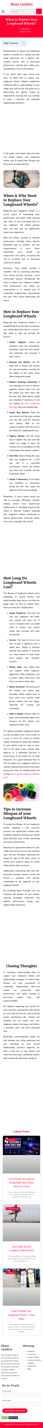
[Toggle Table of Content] (22, 43)
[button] (3, 11)
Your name (6, 1391)
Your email (6, 1401)
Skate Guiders (21, 4)
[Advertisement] (21, 128)
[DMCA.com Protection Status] (9, 1418)
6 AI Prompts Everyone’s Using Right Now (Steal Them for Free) (21, 1182)
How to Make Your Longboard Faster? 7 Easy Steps (21, 1315)
